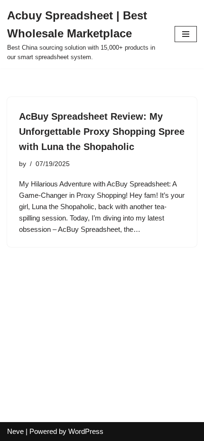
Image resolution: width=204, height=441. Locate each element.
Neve (15, 431)
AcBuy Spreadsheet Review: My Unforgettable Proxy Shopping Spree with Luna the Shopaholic (102, 131)
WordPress (85, 431)
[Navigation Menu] (186, 34)
